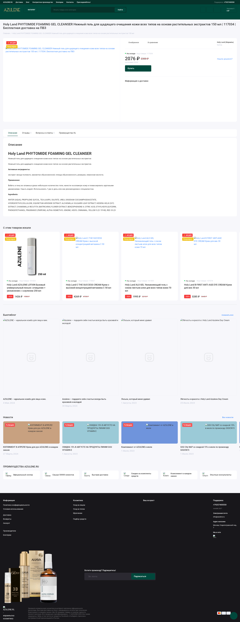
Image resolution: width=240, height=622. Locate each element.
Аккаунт (6, 523)
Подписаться (140, 576)
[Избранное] (217, 10)
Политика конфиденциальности (16, 505)
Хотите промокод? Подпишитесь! (100, 570)
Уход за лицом (9, 16)
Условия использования (13, 509)
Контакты (70, 2)
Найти (120, 10)
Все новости (227, 417)
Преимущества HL (67, 133)
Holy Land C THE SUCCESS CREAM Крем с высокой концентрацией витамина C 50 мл (88, 286)
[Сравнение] (209, 10)
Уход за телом (79, 509)
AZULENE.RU (7, 2)
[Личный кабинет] (203, 10)
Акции (234, 16)
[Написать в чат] (234, 616)
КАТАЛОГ (31, 10)
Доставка (19, 2)
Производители (9, 531)
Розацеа (174, 16)
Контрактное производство (42, 2)
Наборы (204, 16)
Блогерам (59, 2)
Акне (80, 16)
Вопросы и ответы (45, 133)
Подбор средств (48, 16)
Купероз (109, 16)
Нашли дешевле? (224, 59)
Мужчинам (77, 513)
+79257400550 (224, 2)
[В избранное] (56, 235)
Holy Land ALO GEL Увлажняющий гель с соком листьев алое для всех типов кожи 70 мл (148, 287)
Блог (27, 2)
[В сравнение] (51, 235)
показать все (227, 315)
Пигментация (142, 16)
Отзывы (26, 133)
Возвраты (7, 519)
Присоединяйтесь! (83, 2)
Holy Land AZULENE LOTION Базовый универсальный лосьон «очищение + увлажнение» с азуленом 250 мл (26, 287)
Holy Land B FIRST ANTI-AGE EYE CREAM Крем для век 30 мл (208, 286)
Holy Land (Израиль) (225, 42)
